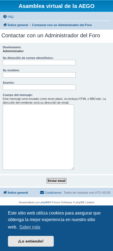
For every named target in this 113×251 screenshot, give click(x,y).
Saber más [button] (29, 227)
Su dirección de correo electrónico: (28, 58)
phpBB (45, 202)
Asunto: (9, 82)
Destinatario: (12, 47)
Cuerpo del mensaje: (18, 95)
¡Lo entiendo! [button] (31, 241)
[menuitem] (8, 16)
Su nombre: (11, 70)
